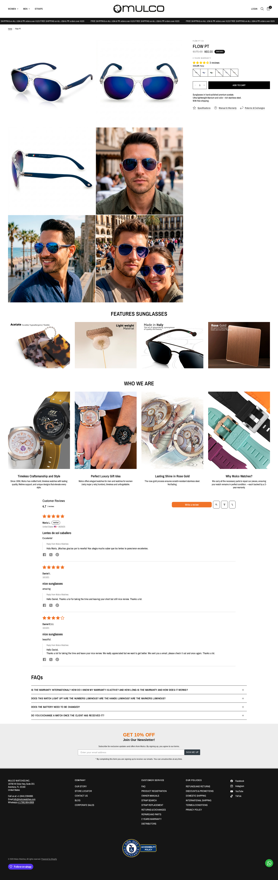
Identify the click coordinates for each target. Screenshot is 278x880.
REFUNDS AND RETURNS (198, 786)
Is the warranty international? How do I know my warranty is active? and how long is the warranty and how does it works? (109, 690)
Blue (227, 73)
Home (10, 29)
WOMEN (12, 8)
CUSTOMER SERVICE (152, 780)
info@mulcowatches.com (24, 799)
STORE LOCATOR (83, 791)
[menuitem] (14, 8)
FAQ (143, 786)
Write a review (192, 504)
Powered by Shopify (49, 859)
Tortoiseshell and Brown (234, 73)
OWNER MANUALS (150, 795)
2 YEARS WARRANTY (151, 819)
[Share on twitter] (51, 555)
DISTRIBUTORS (148, 823)
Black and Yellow (219, 73)
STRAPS (39, 8)
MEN (25, 8)
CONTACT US (81, 795)
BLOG (77, 800)
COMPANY (80, 780)
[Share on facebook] (44, 555)
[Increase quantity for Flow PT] (204, 85)
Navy (204, 73)
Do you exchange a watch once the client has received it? (67, 715)
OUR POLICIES (194, 780)
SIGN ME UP (192, 752)
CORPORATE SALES (84, 805)
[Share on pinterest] (57, 555)
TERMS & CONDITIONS (197, 805)
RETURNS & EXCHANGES (153, 809)
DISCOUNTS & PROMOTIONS (199, 791)
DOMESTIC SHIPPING (196, 795)
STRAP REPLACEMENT (152, 805)
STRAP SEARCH (149, 800)
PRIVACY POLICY (194, 809)
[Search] (262, 9)
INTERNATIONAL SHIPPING (198, 800)
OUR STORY (81, 786)
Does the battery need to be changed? (55, 707)
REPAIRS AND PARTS (151, 814)
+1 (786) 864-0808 (26, 802)
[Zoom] (89, 46)
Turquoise (212, 73)
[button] (201, 62)
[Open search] (216, 504)
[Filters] (224, 504)
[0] (267, 9)
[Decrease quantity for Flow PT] (195, 85)
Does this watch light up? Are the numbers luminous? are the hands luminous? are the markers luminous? (98, 698)
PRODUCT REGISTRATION (154, 791)
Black (196, 73)
